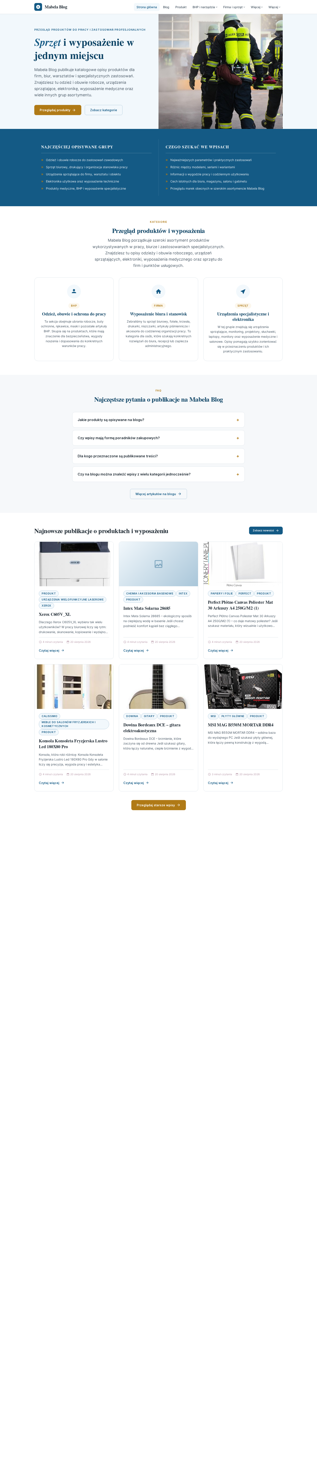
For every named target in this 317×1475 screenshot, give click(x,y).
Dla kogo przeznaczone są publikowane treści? (118, 456)
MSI (213, 716)
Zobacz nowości (263, 530)
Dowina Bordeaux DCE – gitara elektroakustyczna (151, 728)
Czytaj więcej (49, 650)
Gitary (149, 716)
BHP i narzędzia (204, 7)
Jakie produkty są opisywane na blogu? (111, 420)
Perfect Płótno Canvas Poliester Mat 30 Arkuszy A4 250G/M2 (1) (240, 605)
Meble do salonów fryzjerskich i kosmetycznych (69, 724)
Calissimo (49, 716)
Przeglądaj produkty (55, 110)
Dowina (132, 716)
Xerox (46, 605)
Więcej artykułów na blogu (155, 494)
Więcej (255, 7)
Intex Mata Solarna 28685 (146, 608)
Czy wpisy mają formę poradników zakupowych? (119, 438)
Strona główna (147, 7)
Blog (166, 7)
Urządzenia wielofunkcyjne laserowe (73, 599)
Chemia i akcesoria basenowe (149, 593)
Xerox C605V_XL (55, 614)
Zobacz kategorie (103, 110)
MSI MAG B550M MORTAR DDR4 (240, 725)
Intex (183, 593)
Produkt (181, 7)
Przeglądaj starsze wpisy (156, 805)
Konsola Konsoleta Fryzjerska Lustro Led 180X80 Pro (73, 744)
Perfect (245, 593)
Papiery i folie (222, 593)
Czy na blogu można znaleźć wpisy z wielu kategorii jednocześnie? (134, 474)
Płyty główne (232, 716)
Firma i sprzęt (233, 7)
